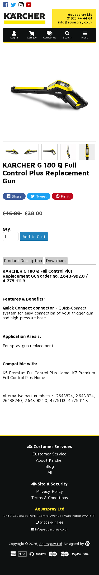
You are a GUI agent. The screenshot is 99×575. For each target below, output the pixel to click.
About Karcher (49, 460)
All (50, 472)
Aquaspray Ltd (50, 544)
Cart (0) (32, 37)
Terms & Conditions (49, 497)
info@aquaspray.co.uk (75, 22)
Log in (14, 37)
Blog (49, 466)
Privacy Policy (49, 491)
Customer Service (49, 453)
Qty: (7, 229)
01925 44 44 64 (79, 18)
